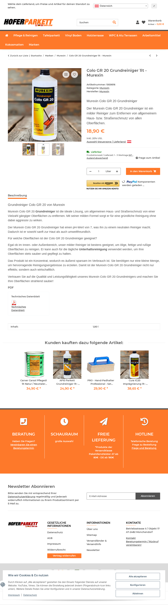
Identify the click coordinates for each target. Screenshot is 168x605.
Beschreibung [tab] (17, 195)
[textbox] (120, 6)
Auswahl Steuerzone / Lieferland (106, 141)
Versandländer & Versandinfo (97, 542)
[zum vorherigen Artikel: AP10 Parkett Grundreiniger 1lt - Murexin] (150, 55)
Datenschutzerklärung (21, 496)
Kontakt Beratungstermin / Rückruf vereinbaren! (142, 541)
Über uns (92, 529)
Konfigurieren (138, 585)
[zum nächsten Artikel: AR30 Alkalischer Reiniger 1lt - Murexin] (156, 55)
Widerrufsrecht (56, 549)
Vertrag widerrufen (64, 555)
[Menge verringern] (90, 171)
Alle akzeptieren (138, 576)
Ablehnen (137, 593)
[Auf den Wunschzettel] (74, 74)
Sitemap (92, 535)
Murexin (104, 88)
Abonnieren (148, 496)
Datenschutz (30, 595)
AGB (49, 538)
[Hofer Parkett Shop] (7, 35)
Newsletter (93, 550)
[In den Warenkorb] (10, 66)
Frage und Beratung (144, 448)
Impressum (14, 595)
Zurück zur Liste (19, 55)
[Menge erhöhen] (117, 171)
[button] (137, 23)
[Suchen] (114, 22)
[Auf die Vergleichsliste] (66, 74)
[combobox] (120, 6)
